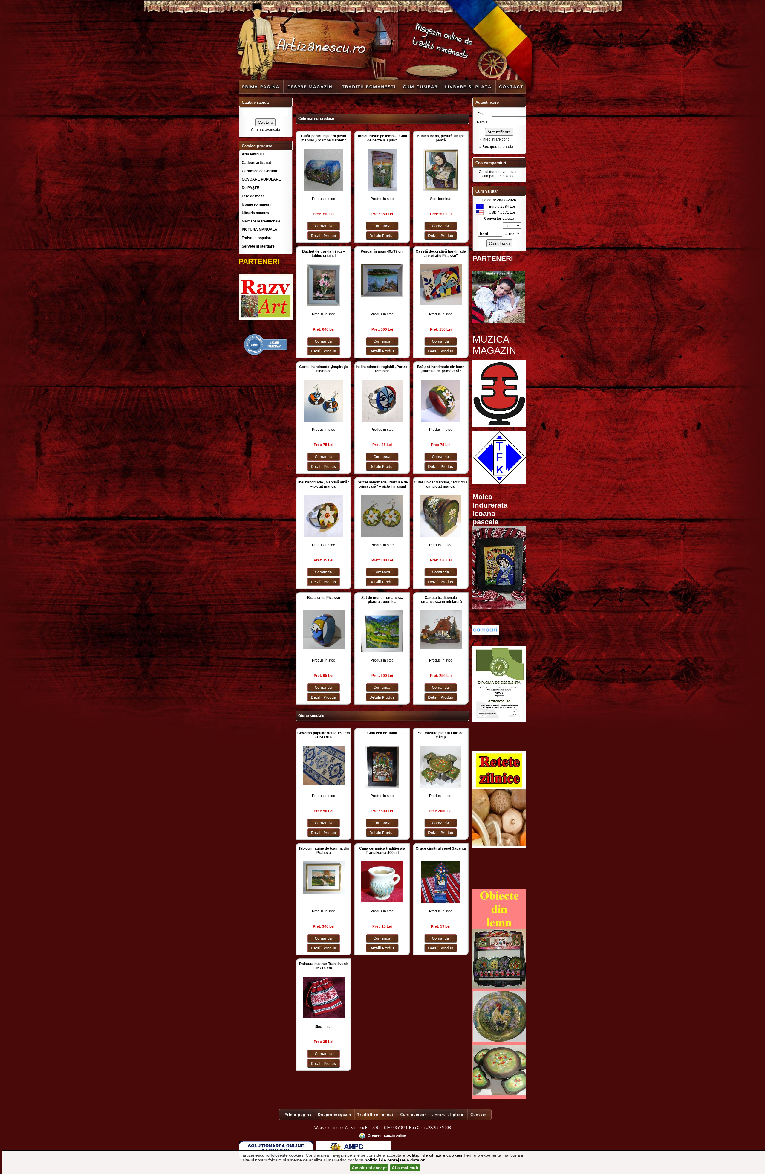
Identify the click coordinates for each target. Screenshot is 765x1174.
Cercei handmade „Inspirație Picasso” (323, 369)
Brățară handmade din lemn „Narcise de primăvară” (440, 369)
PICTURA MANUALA (259, 230)
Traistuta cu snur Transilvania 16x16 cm (324, 966)
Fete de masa (253, 196)
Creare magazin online (387, 1135)
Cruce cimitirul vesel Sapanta (441, 848)
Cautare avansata (265, 130)
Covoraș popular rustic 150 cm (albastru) (323, 735)
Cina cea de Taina (382, 733)
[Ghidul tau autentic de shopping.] (485, 633)
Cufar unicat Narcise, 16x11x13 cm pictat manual (440, 484)
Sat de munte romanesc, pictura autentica (382, 600)
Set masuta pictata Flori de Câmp (440, 735)
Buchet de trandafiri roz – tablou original (323, 253)
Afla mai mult (405, 1167)
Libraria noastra (255, 213)
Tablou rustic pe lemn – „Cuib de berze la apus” (382, 138)
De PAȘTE (250, 188)
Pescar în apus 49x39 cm (382, 251)
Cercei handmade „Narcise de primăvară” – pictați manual (382, 484)
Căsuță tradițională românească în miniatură (441, 600)
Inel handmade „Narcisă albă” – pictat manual (323, 484)
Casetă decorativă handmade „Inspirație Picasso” (441, 253)
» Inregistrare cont (494, 139)
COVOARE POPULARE (261, 179)
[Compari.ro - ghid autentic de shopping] (265, 354)
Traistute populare (257, 238)
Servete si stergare (258, 246)
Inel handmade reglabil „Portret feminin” (382, 369)
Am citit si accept (369, 1167)
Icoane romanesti (256, 204)
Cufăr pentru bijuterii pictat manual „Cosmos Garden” (323, 138)
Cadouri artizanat (256, 163)
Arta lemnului (253, 154)
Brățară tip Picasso (323, 598)
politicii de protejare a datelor (395, 1160)
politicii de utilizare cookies (434, 1155)
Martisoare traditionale (261, 221)
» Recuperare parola (496, 147)
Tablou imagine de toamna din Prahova (324, 850)
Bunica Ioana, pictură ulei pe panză (441, 138)
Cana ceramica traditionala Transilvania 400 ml (382, 850)
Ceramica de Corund (259, 171)
